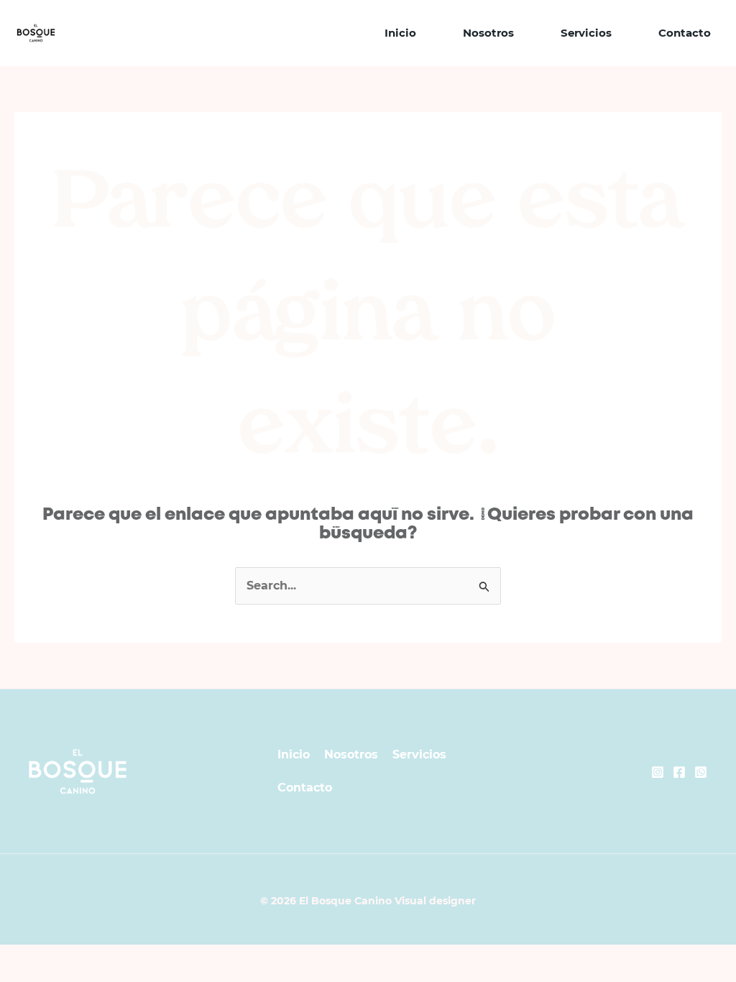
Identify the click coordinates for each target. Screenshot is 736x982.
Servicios (586, 33)
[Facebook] (679, 772)
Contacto (684, 33)
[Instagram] (657, 772)
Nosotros (488, 33)
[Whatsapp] (700, 772)
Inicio (400, 33)
